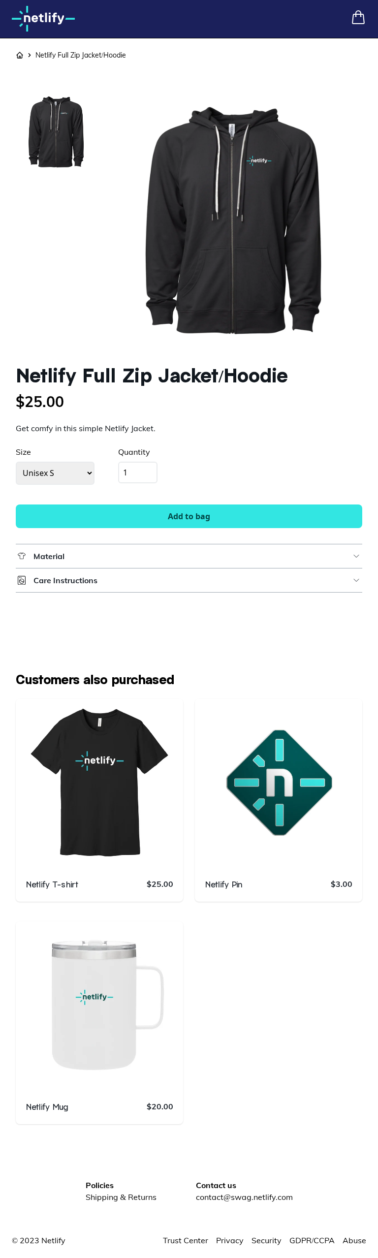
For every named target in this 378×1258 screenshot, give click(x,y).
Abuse (354, 1240)
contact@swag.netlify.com (244, 1197)
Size (23, 452)
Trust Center (185, 1240)
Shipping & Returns (121, 1197)
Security (267, 1240)
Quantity (134, 452)
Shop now (107, 854)
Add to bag (189, 516)
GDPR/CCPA (312, 1240)
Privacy (230, 1240)
